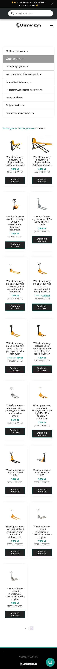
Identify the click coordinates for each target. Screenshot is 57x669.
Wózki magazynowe (15, 66)
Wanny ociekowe (14, 97)
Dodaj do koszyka (15, 180)
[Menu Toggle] (51, 26)
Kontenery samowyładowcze (20, 113)
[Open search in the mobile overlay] (31, 13)
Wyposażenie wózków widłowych (22, 74)
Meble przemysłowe (15, 51)
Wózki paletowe (13, 59)
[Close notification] (52, 4)
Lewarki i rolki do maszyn (18, 82)
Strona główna (10, 128)
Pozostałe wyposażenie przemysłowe (24, 89)
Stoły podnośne (13, 105)
